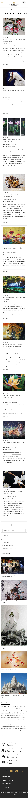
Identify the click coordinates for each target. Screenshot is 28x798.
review (11, 730)
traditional (7, 45)
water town (23, 732)
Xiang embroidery (19, 726)
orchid (24, 735)
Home (2, 9)
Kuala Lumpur (17, 732)
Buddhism (17, 715)
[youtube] (16, 772)
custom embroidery (20, 711)
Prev (9, 525)
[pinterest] (11, 772)
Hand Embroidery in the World (8, 548)
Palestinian (3, 726)
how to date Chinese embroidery (12, 728)
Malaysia (12, 732)
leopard (7, 201)
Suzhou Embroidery (10, 706)
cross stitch (24, 728)
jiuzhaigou (13, 303)
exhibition (8, 717)
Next (18, 525)
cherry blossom (9, 735)
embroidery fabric (14, 717)
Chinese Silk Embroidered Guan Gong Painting (10, 600)
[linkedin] (21, 772)
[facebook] (6, 772)
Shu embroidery (12, 726)
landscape (7, 303)
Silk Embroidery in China (10, 43)
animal (10, 97)
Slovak (7, 726)
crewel (15, 730)
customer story (12, 708)
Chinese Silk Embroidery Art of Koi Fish (8, 669)
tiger (6, 449)
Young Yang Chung (10, 724)
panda (18, 730)
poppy (6, 254)
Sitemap (15, 792)
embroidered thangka (5, 730)
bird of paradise (13, 402)
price (21, 728)
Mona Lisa (22, 730)
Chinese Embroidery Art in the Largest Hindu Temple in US (12, 695)
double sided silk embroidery (10, 713)
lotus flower (8, 146)
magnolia (7, 498)
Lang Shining (14, 45)
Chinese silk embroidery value (14, 719)
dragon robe (3, 735)
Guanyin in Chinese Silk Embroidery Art (9, 646)
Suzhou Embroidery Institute (9, 715)
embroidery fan (4, 732)
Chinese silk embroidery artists (11, 452)
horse (6, 97)
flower (13, 146)
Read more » (6, 64)
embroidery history (7, 711)
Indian (19, 717)
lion (6, 351)
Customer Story (5, 542)
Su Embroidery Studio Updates (9, 539)
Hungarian (16, 724)
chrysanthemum (16, 735)
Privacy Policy (10, 792)
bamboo (21, 735)
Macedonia (21, 724)
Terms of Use (3, 792)
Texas (9, 732)
